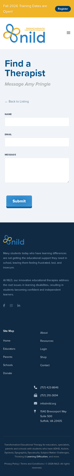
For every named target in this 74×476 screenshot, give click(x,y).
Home (6, 341)
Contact (45, 365)
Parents (7, 357)
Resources (46, 341)
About (44, 333)
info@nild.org (48, 403)
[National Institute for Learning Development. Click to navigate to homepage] (24, 33)
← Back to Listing (17, 101)
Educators (9, 349)
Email (8, 134)
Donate (7, 373)
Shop (43, 357)
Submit (19, 201)
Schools (8, 365)
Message (10, 154)
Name (8, 114)
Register (63, 9)
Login (43, 349)
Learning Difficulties (37, 456)
